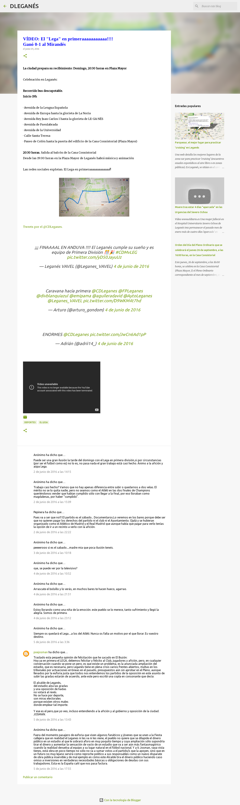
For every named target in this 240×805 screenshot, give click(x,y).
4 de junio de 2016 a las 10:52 (52, 573)
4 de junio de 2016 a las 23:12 (52, 618)
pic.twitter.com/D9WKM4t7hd (112, 300)
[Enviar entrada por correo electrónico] (25, 418)
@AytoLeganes (137, 295)
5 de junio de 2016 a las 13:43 (52, 719)
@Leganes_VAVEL (64, 300)
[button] (25, 56)
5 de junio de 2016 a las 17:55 (52, 768)
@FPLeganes (130, 291)
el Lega (44, 422)
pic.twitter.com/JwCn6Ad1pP (118, 334)
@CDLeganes (104, 291)
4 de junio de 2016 (131, 266)
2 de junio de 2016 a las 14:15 (52, 471)
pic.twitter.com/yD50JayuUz (94, 257)
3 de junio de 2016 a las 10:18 (52, 552)
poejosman (41, 652)
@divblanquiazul (52, 295)
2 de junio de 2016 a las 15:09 (52, 501)
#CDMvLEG (126, 252)
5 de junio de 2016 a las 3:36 (52, 642)
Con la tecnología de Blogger (122, 800)
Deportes (30, 422)
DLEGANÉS (24, 6)
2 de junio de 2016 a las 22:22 (52, 532)
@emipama (80, 295)
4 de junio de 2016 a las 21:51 (52, 594)
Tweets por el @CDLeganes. (43, 226)
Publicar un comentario (38, 777)
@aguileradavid (107, 295)
